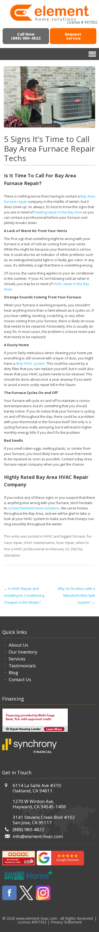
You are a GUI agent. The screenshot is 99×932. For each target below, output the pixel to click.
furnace (78, 536)
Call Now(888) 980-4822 (26, 36)
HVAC (48, 536)
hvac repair (65, 542)
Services (17, 659)
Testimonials (22, 666)
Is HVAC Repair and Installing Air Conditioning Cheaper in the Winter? (24, 595)
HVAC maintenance (39, 542)
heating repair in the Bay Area (58, 212)
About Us (18, 645)
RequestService (73, 36)
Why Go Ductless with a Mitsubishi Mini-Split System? (76, 595)
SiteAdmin (12, 555)
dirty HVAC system (30, 363)
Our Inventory (23, 652)
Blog (13, 672)
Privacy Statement (66, 922)
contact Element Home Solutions (33, 508)
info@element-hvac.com (38, 836)
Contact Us (20, 679)
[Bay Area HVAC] (49, 20)
